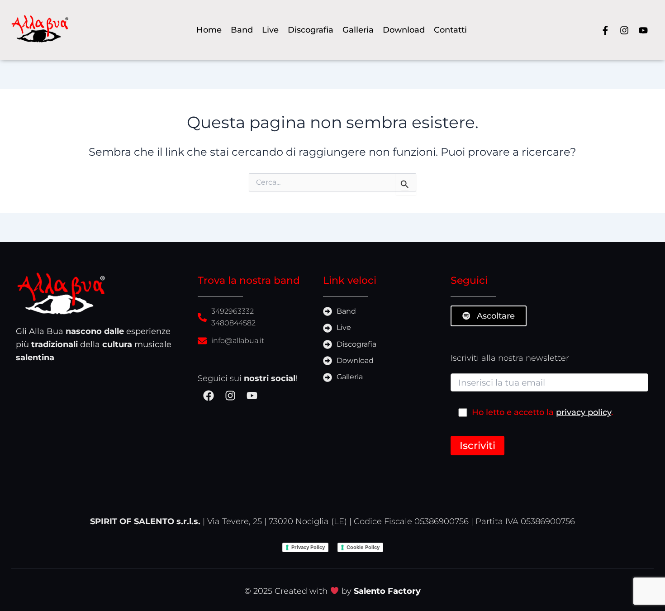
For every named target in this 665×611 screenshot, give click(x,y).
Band (242, 29)
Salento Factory (387, 591)
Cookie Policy (363, 547)
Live (270, 29)
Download (404, 29)
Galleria (358, 29)
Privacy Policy (308, 547)
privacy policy (583, 412)
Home (209, 29)
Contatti (450, 29)
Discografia (310, 29)
